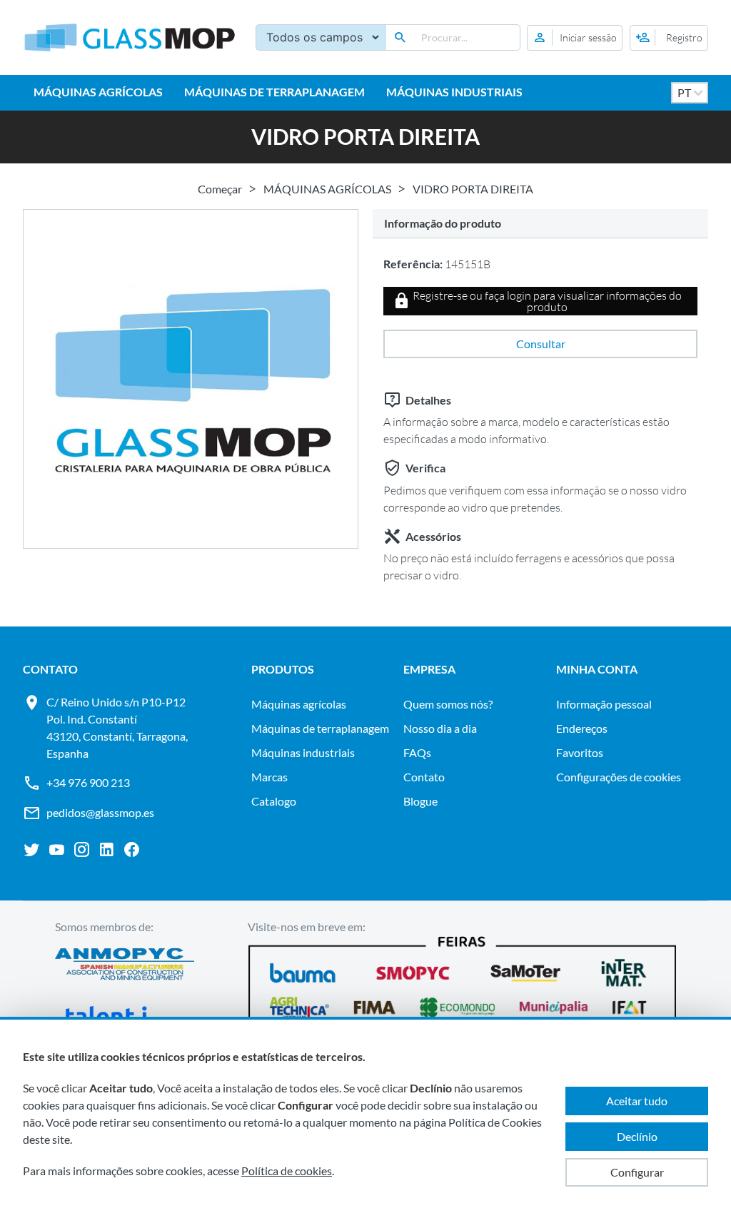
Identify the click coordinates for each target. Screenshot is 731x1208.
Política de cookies (286, 1170)
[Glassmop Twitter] (32, 850)
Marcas (269, 776)
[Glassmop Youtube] (57, 850)
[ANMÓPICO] (124, 966)
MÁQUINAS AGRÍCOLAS (98, 91)
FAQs (417, 752)
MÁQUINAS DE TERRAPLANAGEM (274, 91)
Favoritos (579, 752)
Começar (220, 189)
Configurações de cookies (618, 776)
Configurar (637, 1172)
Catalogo (273, 801)
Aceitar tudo (636, 1100)
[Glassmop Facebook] (132, 850)
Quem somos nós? (448, 704)
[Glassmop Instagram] (82, 850)
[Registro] (668, 38)
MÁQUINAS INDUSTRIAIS (454, 91)
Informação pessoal (604, 704)
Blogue (420, 801)
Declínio (637, 1136)
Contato (424, 776)
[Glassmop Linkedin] (107, 850)
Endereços (582, 728)
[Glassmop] (130, 37)
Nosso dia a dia (440, 728)
